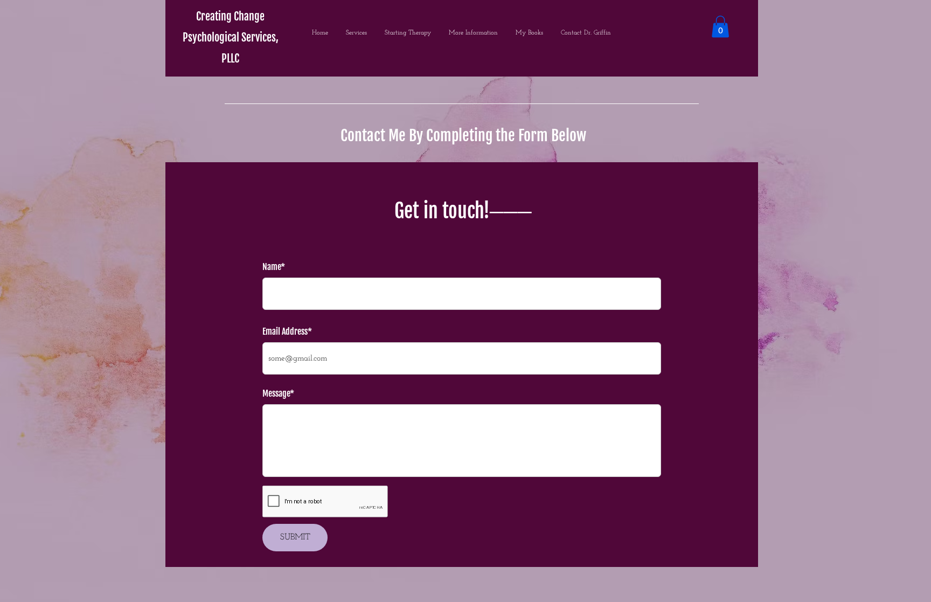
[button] (720, 27)
